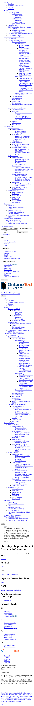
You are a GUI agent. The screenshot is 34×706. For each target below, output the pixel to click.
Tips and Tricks (16, 101)
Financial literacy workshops (16, 212)
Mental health (15, 199)
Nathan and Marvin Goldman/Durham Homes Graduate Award (26, 81)
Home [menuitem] (6, 541)
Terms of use (8, 613)
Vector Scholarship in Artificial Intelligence (25, 74)
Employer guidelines (21, 133)
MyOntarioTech (9, 256)
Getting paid (15, 182)
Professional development (22, 179)
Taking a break (16, 202)
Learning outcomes (20, 175)
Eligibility (14, 28)
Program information (17, 157)
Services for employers (10, 628)
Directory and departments (11, 271)
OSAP (6, 10)
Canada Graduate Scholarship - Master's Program (25, 53)
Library (6, 275)
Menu (2, 523)
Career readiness (16, 166)
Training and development (19, 174)
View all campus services (11, 276)
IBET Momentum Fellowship (24, 70)
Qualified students (17, 32)
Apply (6, 240)
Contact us (11, 9)
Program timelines (20, 131)
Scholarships (15, 111)
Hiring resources (16, 134)
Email (6, 255)
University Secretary (10, 647)
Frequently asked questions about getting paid (23, 184)
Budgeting (11, 205)
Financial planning (13, 213)
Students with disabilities (22, 116)
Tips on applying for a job (22, 167)
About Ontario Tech (10, 645)
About (6, 2)
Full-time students (17, 14)
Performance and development (20, 144)
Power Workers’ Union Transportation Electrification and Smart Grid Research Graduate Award (26, 88)
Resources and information (12, 258)
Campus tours (8, 637)
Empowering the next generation (17, 223)
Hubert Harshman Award (26, 78)
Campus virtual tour (10, 639)
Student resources (13, 156)
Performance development (22, 180)
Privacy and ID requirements (16, 207)
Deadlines (18, 17)
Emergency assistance (14, 210)
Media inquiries (8, 626)
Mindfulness (15, 194)
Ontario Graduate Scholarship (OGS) (24, 57)
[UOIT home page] (17, 290)
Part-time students (17, 19)
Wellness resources (13, 190)
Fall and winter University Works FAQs (22, 150)
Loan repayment (12, 25)
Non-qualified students (18, 30)
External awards (19, 43)
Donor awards (12, 38)
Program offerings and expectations (18, 222)
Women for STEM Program (12, 220)
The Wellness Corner (18, 189)
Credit (10, 209)
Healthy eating (16, 197)
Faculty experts (8, 624)
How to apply (19, 15)
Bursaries (14, 121)
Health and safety (17, 142)
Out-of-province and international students (20, 33)
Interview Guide (20, 139)
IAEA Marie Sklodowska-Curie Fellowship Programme (25, 66)
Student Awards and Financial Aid (10, 294)
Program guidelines (17, 129)
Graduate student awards (19, 42)
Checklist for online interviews (24, 169)
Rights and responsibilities (22, 159)
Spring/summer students (18, 24)
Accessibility (8, 265)
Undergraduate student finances (17, 108)
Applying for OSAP (14, 12)
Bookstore (7, 266)
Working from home (17, 192)
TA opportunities (16, 103)
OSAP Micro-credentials (15, 35)
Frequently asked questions (15, 5)
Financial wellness (17, 200)
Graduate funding (17, 98)
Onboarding (15, 141)
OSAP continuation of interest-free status (19, 27)
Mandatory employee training (23, 177)
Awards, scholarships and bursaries (14, 37)
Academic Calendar (10, 251)
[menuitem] (18, 5)
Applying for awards (17, 96)
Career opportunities (10, 242)
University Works (9, 126)
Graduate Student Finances (15, 40)
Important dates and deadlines (12, 218)
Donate (6, 243)
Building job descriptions (22, 136)
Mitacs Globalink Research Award (24, 49)
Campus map (8, 636)
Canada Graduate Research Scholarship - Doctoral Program (25, 61)
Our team (10, 7)
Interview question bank (22, 137)
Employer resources (13, 128)
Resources (7, 204)
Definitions (11, 4)
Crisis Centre (8, 270)
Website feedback (9, 614)
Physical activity (16, 195)
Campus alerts (8, 268)
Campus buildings (9, 634)
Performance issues (20, 146)
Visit (5, 245)
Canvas (6, 253)
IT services (7, 273)
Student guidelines (20, 164)
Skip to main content (7, 227)
